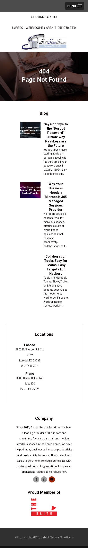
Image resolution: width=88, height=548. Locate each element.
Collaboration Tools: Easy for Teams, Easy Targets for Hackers (56, 265)
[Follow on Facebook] (36, 479)
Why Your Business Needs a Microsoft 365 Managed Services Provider (56, 197)
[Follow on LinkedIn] (44, 479)
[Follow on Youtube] (52, 479)
